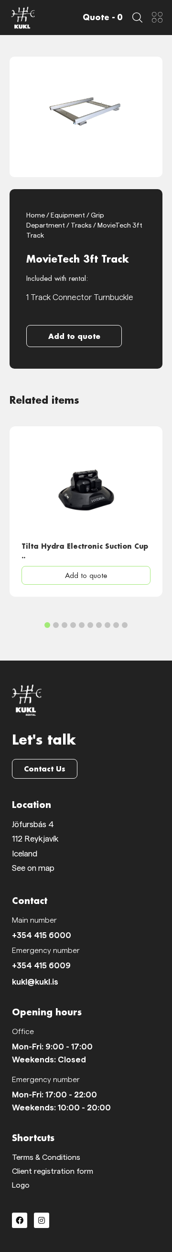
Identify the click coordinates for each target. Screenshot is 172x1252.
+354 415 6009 (41, 966)
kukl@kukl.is (35, 982)
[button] (74, 336)
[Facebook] (19, 1220)
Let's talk (44, 739)
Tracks (81, 225)
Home (35, 215)
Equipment (68, 215)
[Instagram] (41, 1220)
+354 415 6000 (41, 935)
